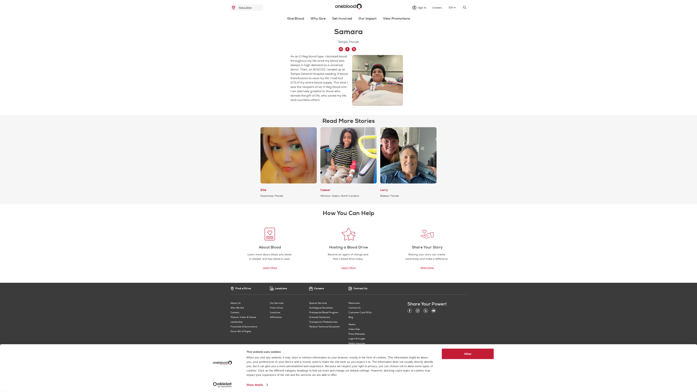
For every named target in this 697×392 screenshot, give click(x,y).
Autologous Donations (321, 308)
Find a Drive (245, 7)
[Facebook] (409, 311)
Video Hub (354, 329)
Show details (254, 384)
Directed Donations (319, 317)
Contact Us (354, 308)
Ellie (263, 190)
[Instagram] (417, 311)
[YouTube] (433, 311)
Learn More (270, 267)
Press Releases (356, 334)
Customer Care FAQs (360, 312)
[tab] (295, 21)
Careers (235, 312)
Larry (384, 190)
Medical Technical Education (324, 326)
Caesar (325, 190)
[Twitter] (425, 311)
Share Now (427, 267)
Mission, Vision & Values (243, 317)
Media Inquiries (356, 343)
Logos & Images (356, 338)
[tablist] (348, 19)
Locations (275, 312)
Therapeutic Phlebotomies (323, 322)
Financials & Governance (244, 326)
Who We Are (237, 308)
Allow (467, 353)
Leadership (237, 322)
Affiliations (276, 317)
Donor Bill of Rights (241, 331)
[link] (234, 8)
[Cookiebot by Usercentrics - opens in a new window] (222, 385)
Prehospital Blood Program (323, 312)
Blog (350, 317)
